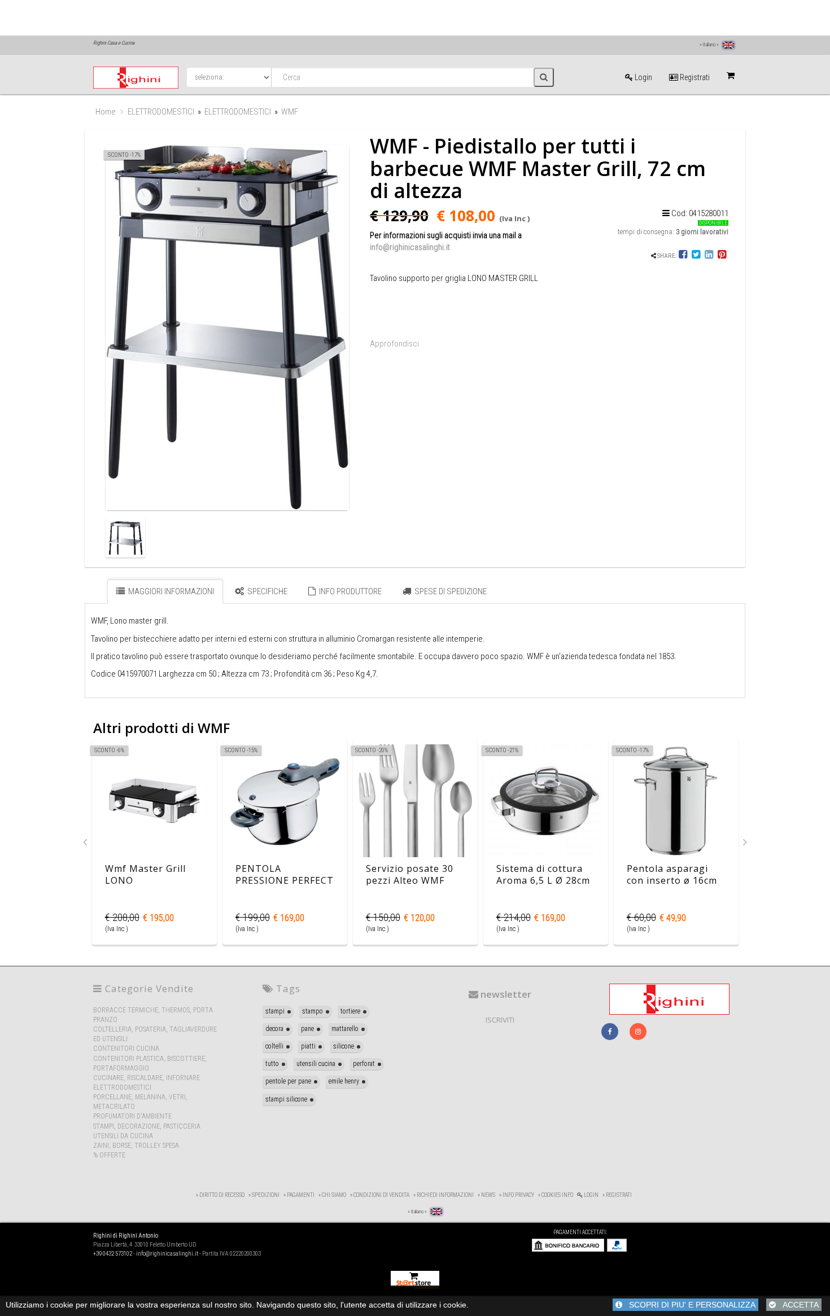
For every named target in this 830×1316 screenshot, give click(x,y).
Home (105, 112)
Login (642, 77)
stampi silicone (286, 1099)
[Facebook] (683, 256)
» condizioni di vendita (379, 1195)
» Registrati (617, 1195)
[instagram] (638, 1031)
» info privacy (516, 1195)
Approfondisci (394, 344)
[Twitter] (696, 256)
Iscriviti (500, 1020)
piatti (308, 1046)
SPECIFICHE (266, 591)
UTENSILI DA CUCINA (123, 1136)
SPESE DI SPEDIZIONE (450, 591)
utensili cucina (315, 1064)
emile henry (344, 1081)
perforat (364, 1064)
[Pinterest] (722, 256)
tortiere (350, 1011)
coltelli (274, 1046)
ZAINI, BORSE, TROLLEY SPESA (136, 1146)
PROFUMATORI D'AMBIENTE (132, 1116)
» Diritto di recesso (220, 1195)
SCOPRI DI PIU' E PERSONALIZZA (688, 1304)
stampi (275, 1011)
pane (307, 1029)
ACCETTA (797, 1304)
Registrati (694, 77)
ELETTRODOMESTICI (161, 112)
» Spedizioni (263, 1195)
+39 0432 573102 (112, 1253)
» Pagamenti (298, 1195)
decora (274, 1029)
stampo (312, 1011)
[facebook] (609, 1031)
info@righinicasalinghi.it (410, 247)
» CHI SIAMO (332, 1195)
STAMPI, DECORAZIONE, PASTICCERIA (146, 1126)
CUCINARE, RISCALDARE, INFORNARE (146, 1078)
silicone (343, 1046)
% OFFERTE (109, 1155)
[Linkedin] (709, 256)
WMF (289, 112)
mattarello (345, 1029)
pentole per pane (288, 1081)
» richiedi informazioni (443, 1195)
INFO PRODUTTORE (349, 591)
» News (486, 1195)
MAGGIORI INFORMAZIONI (170, 591)
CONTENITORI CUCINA (126, 1048)
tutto (272, 1064)
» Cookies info (555, 1195)
